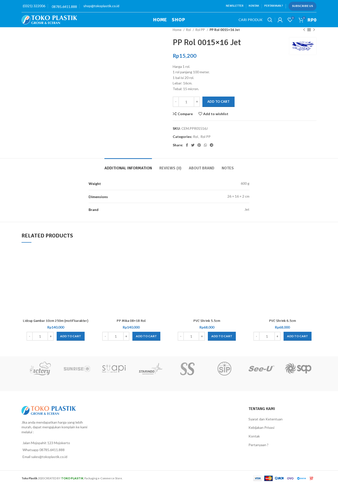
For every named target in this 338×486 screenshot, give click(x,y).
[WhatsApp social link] (205, 145)
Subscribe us (302, 6)
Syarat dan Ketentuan (265, 419)
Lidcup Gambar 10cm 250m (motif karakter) (55, 321)
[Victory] (40, 368)
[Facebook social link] (187, 145)
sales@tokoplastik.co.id (49, 457)
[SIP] (224, 368)
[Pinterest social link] (199, 145)
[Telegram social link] (211, 145)
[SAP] (298, 368)
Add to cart (218, 101)
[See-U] (261, 368)
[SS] (187, 368)
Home (177, 30)
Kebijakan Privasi (261, 427)
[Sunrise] (76, 368)
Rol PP (200, 30)
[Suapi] (113, 368)
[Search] (270, 20)
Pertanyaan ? (258, 445)
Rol (189, 30)
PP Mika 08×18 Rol (131, 321)
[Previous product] (304, 29)
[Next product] (314, 29)
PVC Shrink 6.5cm (282, 321)
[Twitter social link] (193, 145)
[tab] (128, 165)
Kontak (254, 436)
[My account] (280, 20)
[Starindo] (150, 368)
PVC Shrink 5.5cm (206, 321)
